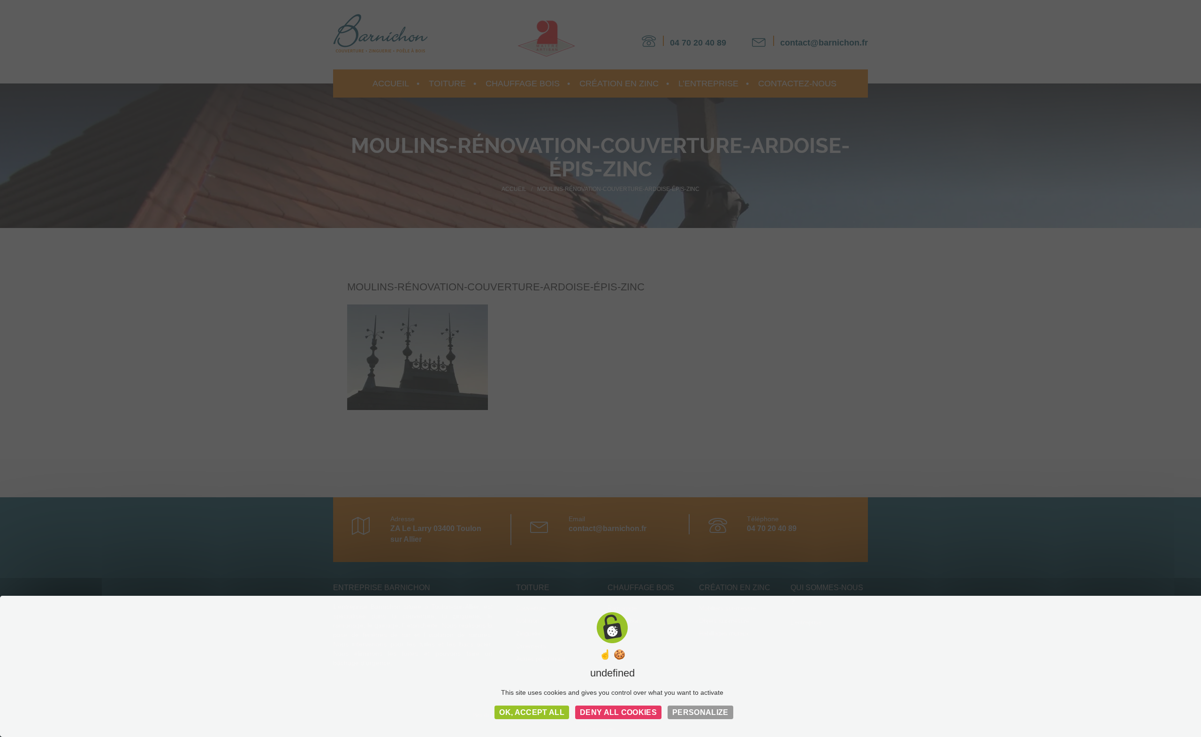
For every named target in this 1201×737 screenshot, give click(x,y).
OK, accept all (531, 712)
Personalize (700, 712)
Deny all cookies (618, 712)
